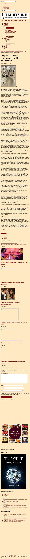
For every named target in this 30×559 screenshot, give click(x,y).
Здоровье (5, 24)
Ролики (8, 44)
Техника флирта (10, 28)
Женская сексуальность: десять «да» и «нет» (14, 342)
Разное (5, 38)
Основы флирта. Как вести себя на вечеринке (14, 520)
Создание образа (10, 36)
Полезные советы (10, 43)
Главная (5, 3)
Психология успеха (10, 32)
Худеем (5, 47)
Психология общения (11, 31)
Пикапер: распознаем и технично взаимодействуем (10, 303)
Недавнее (5, 495)
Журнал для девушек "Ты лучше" (8, 556)
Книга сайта (6, 8)
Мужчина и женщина (8, 26)
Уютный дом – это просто (9, 243)
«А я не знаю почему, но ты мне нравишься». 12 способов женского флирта (15, 518)
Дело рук (5, 25)
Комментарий (4, 373)
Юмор (4, 48)
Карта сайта (6, 7)
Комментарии (6, 496)
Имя (2, 385)
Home (2, 51)
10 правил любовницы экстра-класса (12, 521)
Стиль (4, 34)
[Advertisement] (15, 538)
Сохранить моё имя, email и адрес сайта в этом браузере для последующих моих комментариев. (15, 394)
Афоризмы (6, 23)
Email (2, 388)
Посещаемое (6, 494)
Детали (5, 4)
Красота (8, 41)
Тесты (7, 33)
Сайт (2, 390)
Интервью (8, 30)
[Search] (1, 1)
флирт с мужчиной (19, 240)
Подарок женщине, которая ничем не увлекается (13, 244)
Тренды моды (9, 37)
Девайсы (8, 39)
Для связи (5, 5)
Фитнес (5, 46)
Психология (6, 29)
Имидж (8, 40)
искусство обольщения (9, 240)
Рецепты (5, 45)
